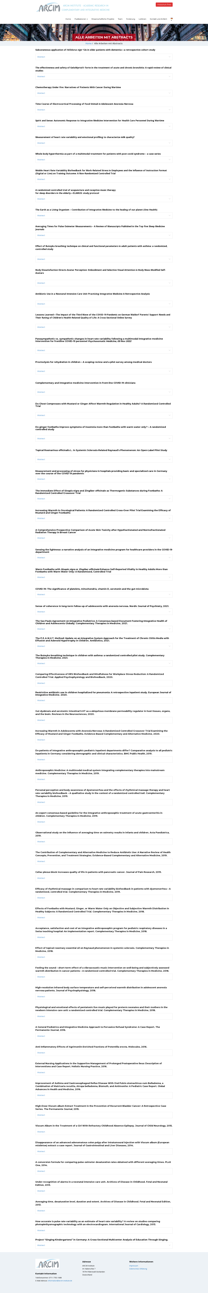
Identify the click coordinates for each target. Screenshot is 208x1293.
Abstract (41, 57)
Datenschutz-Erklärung (138, 1269)
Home (68, 19)
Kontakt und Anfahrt (158, 19)
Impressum (133, 1266)
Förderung (130, 19)
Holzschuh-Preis (164, 4)
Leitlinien (142, 19)
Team (120, 19)
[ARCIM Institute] (74, 8)
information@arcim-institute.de (59, 1281)
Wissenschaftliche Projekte (102, 19)
